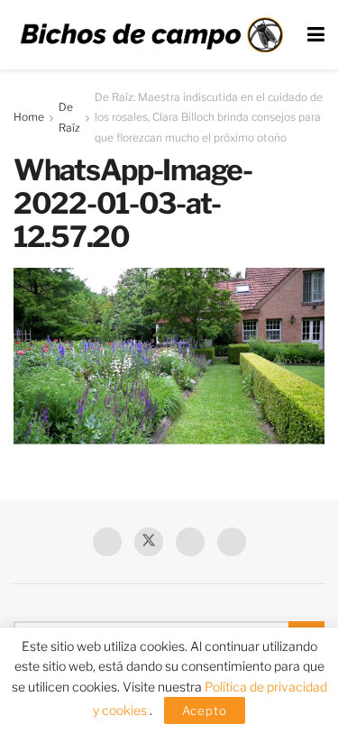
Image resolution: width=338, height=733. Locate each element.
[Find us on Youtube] (190, 541)
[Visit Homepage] (151, 34)
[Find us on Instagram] (231, 541)
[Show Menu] (315, 34)
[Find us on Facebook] (107, 541)
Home (29, 117)
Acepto (204, 710)
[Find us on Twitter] (148, 541)
